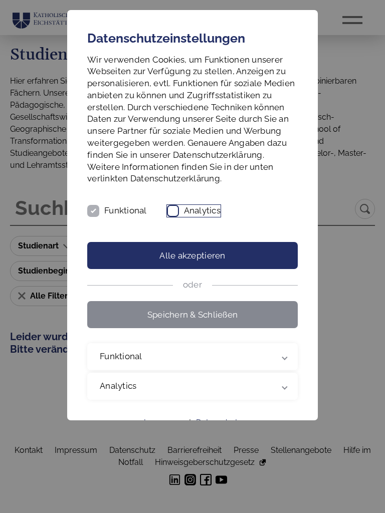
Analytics (202, 210)
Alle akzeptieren (192, 255)
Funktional (125, 210)
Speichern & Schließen (192, 315)
